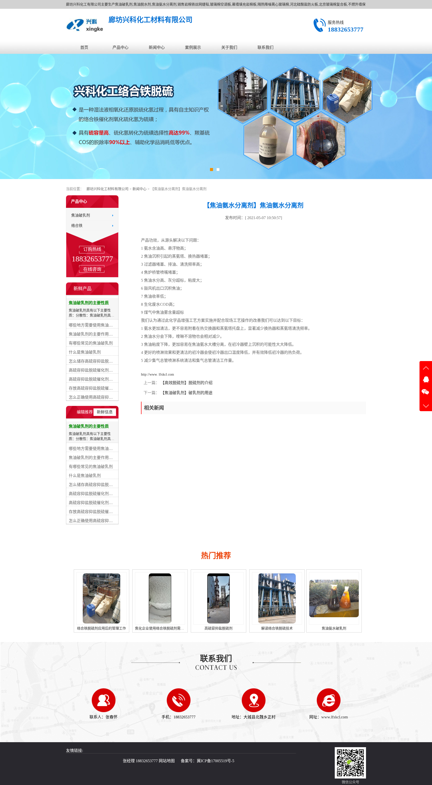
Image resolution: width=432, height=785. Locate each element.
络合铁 (76, 226)
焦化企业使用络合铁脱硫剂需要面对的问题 (109, 628)
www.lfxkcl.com (334, 717)
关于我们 (229, 47)
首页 (84, 47)
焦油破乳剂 (80, 215)
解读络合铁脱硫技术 (218, 628)
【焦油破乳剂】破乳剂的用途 (186, 393)
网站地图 (167, 761)
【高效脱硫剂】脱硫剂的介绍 (186, 383)
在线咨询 (92, 269)
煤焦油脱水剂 (332, 628)
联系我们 (266, 47)
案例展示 (193, 47)
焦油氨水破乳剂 (275, 628)
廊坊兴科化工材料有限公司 (108, 189)
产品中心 (120, 47)
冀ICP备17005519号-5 (215, 761)
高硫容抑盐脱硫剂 (160, 628)
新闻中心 (157, 47)
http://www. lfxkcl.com (157, 374)
